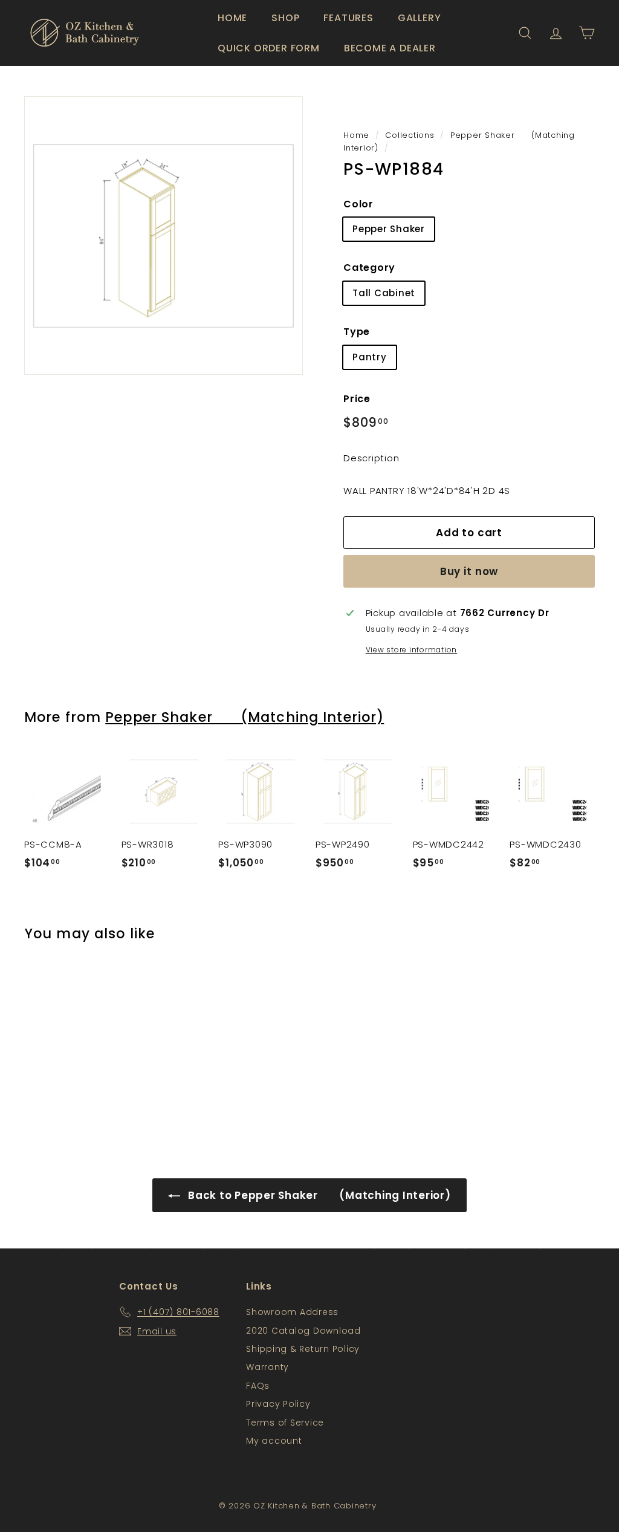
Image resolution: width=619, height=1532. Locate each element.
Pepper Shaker (388, 228)
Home (232, 18)
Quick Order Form (269, 48)
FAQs (258, 1386)
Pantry (369, 357)
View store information (412, 649)
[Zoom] (163, 235)
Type (356, 332)
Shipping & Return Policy (303, 1349)
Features (348, 18)
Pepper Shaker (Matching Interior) (244, 717)
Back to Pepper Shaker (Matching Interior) (317, 1195)
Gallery (419, 18)
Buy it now (469, 571)
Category (369, 267)
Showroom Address (292, 1312)
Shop (285, 18)
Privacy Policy (278, 1404)
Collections (409, 135)
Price (357, 399)
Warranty (267, 1367)
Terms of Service (285, 1423)
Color (358, 204)
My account (274, 1441)
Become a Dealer (390, 48)
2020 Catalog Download (303, 1331)
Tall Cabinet (383, 293)
